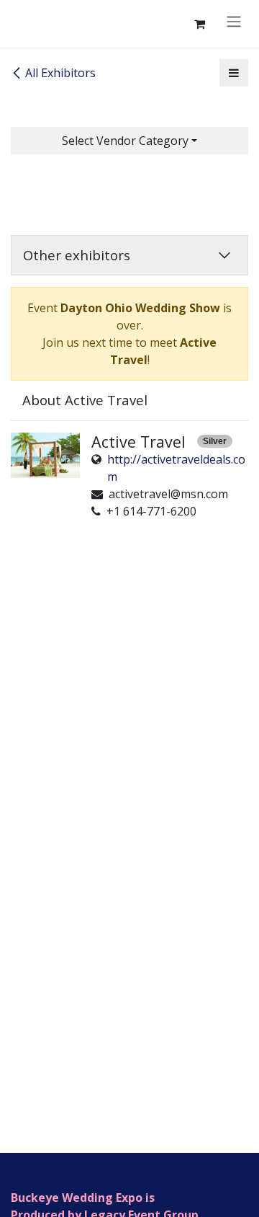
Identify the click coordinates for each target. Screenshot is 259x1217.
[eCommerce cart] (199, 23)
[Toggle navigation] (233, 21)
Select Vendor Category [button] (125, 141)
